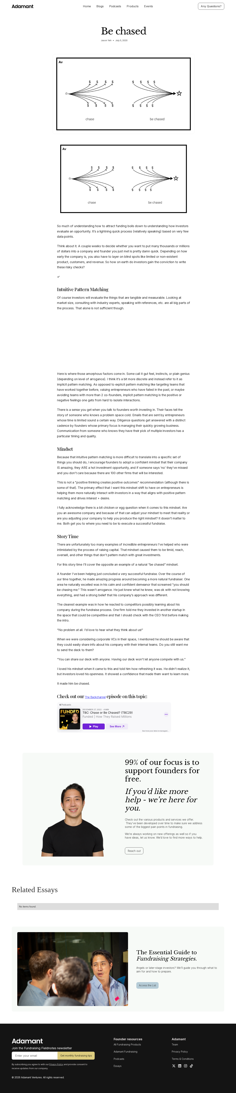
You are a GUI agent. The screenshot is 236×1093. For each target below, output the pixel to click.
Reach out (134, 851)
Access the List (147, 985)
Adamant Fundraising (125, 1051)
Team (175, 1044)
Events (148, 6)
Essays (117, 1065)
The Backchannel (95, 697)
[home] (34, 6)
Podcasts (115, 6)
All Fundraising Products (127, 1044)
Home (87, 6)
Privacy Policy (180, 1051)
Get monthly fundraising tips (76, 1055)
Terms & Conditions (183, 1058)
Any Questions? (211, 6)
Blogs (100, 6)
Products (133, 6)
